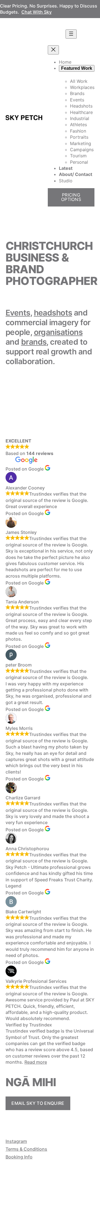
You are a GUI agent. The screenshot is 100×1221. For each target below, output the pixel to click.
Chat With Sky (36, 12)
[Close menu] (53, 49)
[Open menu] (71, 34)
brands (34, 342)
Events (18, 312)
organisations (58, 332)
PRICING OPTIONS (71, 197)
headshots (53, 312)
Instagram (16, 1141)
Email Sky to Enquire (37, 1103)
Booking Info (19, 1157)
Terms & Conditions (26, 1149)
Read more (35, 1062)
